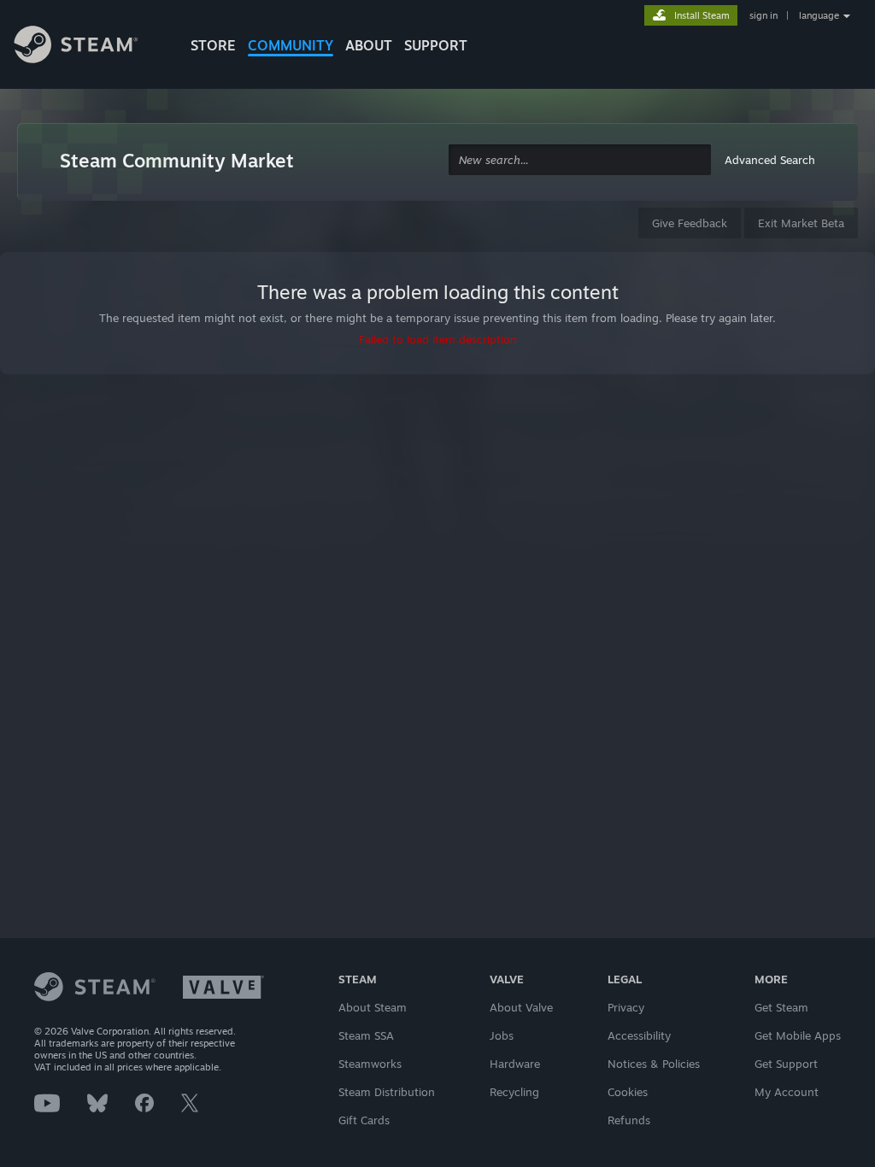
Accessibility (639, 1035)
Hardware (515, 1063)
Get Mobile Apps (798, 1035)
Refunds (629, 1120)
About (368, 45)
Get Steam (781, 1007)
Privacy (626, 1007)
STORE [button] (213, 45)
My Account (787, 1092)
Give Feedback (689, 223)
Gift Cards (364, 1120)
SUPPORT (435, 45)
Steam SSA (366, 1035)
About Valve (521, 1007)
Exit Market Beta (801, 223)
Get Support (786, 1063)
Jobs (502, 1035)
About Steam (372, 1007)
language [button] (819, 15)
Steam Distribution (386, 1092)
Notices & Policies (654, 1063)
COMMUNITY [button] (290, 45)
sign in (763, 15)
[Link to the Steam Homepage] (89, 47)
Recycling (514, 1092)
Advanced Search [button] (770, 160)
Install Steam (702, 15)
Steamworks (370, 1063)
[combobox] (580, 160)
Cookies (628, 1092)
